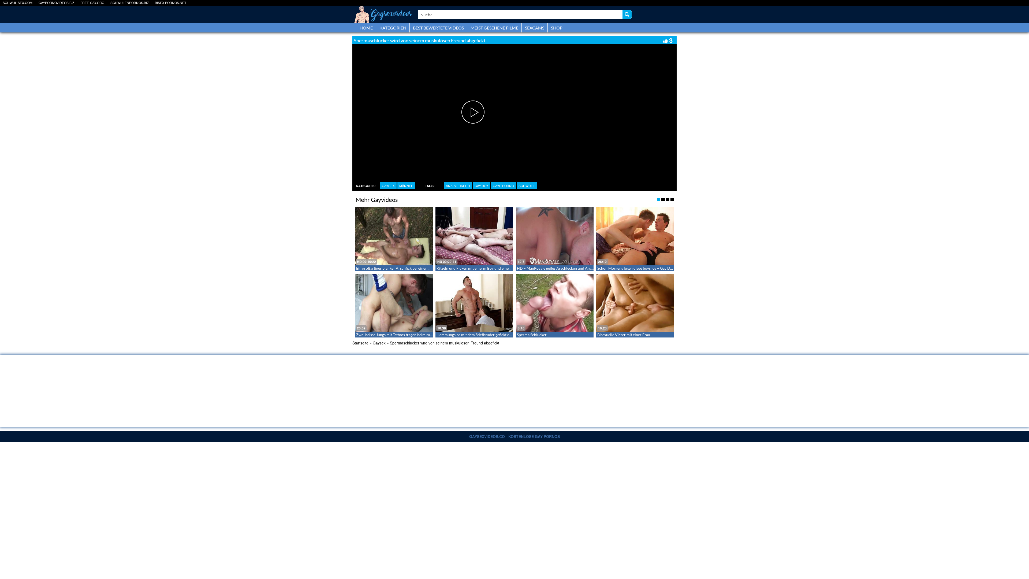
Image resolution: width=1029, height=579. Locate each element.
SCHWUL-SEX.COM (17, 2)
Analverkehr (458, 185)
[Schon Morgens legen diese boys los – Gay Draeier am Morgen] (635, 236)
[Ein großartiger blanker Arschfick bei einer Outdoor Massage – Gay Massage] (394, 236)
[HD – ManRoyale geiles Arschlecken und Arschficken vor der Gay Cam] (555, 236)
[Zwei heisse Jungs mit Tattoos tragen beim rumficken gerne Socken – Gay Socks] (394, 303)
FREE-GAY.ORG (92, 2)
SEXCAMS (534, 27)
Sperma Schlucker (532, 334)
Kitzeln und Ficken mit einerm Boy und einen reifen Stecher (486, 268)
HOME (366, 27)
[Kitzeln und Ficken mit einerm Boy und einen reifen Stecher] (474, 236)
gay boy (481, 185)
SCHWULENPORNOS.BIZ (129, 2)
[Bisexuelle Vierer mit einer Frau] (635, 303)
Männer (406, 185)
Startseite (360, 343)
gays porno (503, 185)
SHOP (556, 27)
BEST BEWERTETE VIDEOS (438, 27)
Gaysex (388, 185)
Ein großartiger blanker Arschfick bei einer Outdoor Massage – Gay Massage (419, 268)
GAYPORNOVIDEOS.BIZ (56, 2)
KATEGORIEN (392, 27)
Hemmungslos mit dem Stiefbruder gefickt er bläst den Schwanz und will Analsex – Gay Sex (512, 334)
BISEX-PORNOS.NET (170, 2)
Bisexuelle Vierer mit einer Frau (623, 334)
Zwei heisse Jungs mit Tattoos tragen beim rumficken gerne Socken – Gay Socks (421, 334)
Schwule (527, 185)
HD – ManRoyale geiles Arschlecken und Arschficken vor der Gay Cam (575, 268)
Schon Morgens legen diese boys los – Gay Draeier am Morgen (648, 268)
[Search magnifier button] (627, 14)
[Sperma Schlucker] (555, 303)
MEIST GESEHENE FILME (494, 27)
